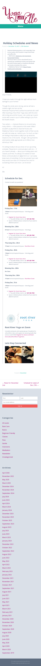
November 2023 (8, 517)
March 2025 (6, 483)
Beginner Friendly (8, 433)
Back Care (5, 426)
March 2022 (6, 568)
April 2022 (5, 565)
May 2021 (5, 602)
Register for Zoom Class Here (17, 217)
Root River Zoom (29, 246)
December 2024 (7, 486)
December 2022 (7, 544)
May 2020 (5, 643)
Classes (5, 437)
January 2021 (7, 615)
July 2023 (5, 531)
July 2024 (5, 497)
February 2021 (7, 612)
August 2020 (6, 632)
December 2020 (7, 619)
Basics (4, 430)
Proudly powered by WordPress (20, 661)
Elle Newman (25, 46)
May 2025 (5, 480)
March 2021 (6, 609)
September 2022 (8, 551)
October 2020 (7, 626)
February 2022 (7, 571)
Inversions (6, 447)
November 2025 (8, 476)
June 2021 (5, 598)
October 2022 (7, 548)
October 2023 (7, 520)
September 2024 (8, 493)
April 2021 (5, 605)
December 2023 (7, 514)
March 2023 (6, 537)
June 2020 (5, 639)
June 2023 (5, 534)
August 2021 (6, 592)
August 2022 (6, 554)
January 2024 (7, 510)
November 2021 (8, 582)
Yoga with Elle (20, 14)
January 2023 (7, 541)
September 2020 (8, 629)
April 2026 (5, 473)
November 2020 (8, 622)
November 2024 (8, 490)
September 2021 (8, 588)
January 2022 (7, 575)
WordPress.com (25, 663)
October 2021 (7, 585)
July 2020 (5, 636)
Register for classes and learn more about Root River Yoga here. (19, 336)
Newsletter (23, 373)
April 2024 (5, 503)
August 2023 (6, 527)
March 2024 (6, 507)
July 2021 (5, 595)
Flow (4, 440)
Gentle (4, 443)
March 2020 (6, 649)
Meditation (6, 450)
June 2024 (5, 500)
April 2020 (5, 646)
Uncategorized (7, 457)
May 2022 (5, 561)
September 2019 (8, 653)
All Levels (5, 423)
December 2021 (7, 578)
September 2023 (8, 524)
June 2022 (5, 558)
